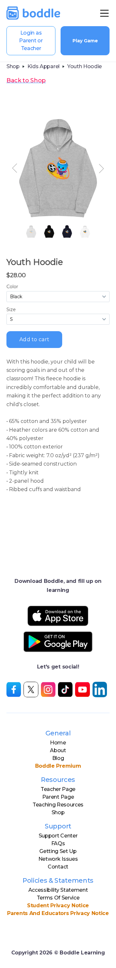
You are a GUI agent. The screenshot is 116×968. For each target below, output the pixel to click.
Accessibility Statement (58, 890)
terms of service (58, 898)
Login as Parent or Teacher (31, 40)
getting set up (58, 851)
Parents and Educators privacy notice (58, 913)
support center (58, 836)
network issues (58, 859)
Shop (58, 812)
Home (58, 743)
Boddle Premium (58, 766)
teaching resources (58, 805)
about (58, 750)
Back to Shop (26, 80)
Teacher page (58, 789)
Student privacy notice (58, 905)
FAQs (58, 843)
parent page (58, 797)
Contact (58, 867)
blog (58, 758)
